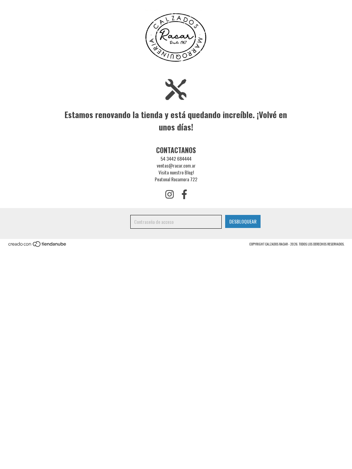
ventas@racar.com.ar (176, 165)
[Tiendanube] (38, 245)
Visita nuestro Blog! (176, 172)
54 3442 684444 (176, 158)
